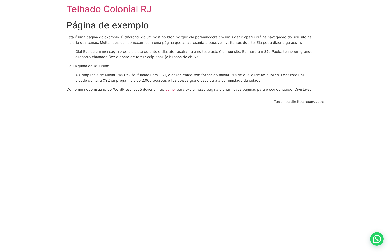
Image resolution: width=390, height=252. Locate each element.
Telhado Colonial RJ (108, 8)
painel (170, 89)
